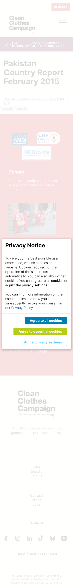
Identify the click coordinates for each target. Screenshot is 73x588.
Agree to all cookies (46, 321)
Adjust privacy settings (43, 342)
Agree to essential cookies (40, 331)
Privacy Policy (22, 308)
